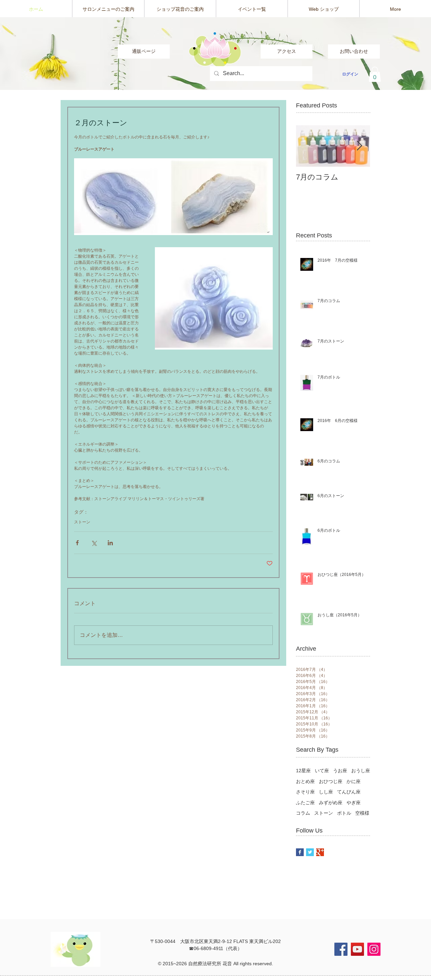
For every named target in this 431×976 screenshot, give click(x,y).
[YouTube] (357, 949)
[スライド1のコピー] (215, 76)
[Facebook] (340, 949)
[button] (374, 74)
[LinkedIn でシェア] (110, 543)
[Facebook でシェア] (77, 543)
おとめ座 (305, 781)
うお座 (340, 770)
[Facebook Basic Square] (300, 852)
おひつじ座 (330, 781)
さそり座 (305, 791)
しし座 (326, 791)
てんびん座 (349, 791)
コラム (303, 813)
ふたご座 (305, 802)
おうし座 (360, 770)
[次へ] (394, 53)
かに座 (353, 781)
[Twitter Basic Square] (310, 852)
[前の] (37, 53)
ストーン (82, 522)
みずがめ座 (330, 802)
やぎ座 (353, 802)
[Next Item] (359, 146)
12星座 (303, 770)
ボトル (344, 813)
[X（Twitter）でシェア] (94, 543)
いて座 (322, 770)
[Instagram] (373, 949)
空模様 (362, 813)
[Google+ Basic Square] (320, 852)
